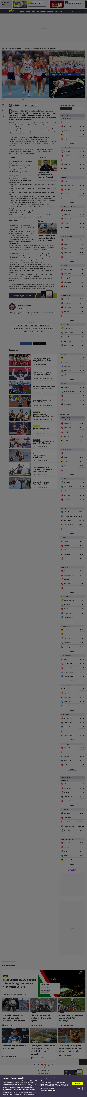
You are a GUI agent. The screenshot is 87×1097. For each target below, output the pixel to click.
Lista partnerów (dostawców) (48, 1090)
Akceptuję (77, 1083)
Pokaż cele (77, 1088)
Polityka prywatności (28, 1094)
